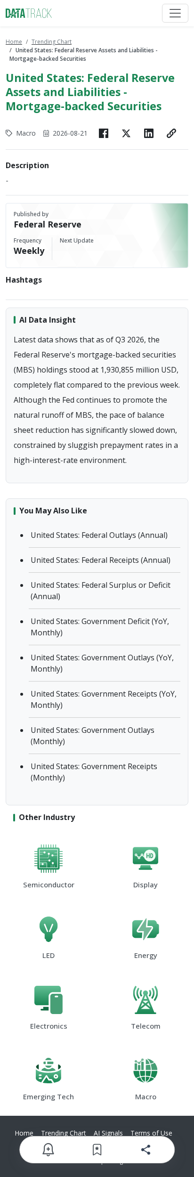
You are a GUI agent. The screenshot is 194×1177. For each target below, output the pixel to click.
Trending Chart (52, 42)
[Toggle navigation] (175, 13)
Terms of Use (151, 1132)
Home (14, 42)
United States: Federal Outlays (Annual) (99, 535)
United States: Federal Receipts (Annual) (100, 560)
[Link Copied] (171, 133)
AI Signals (108, 1132)
